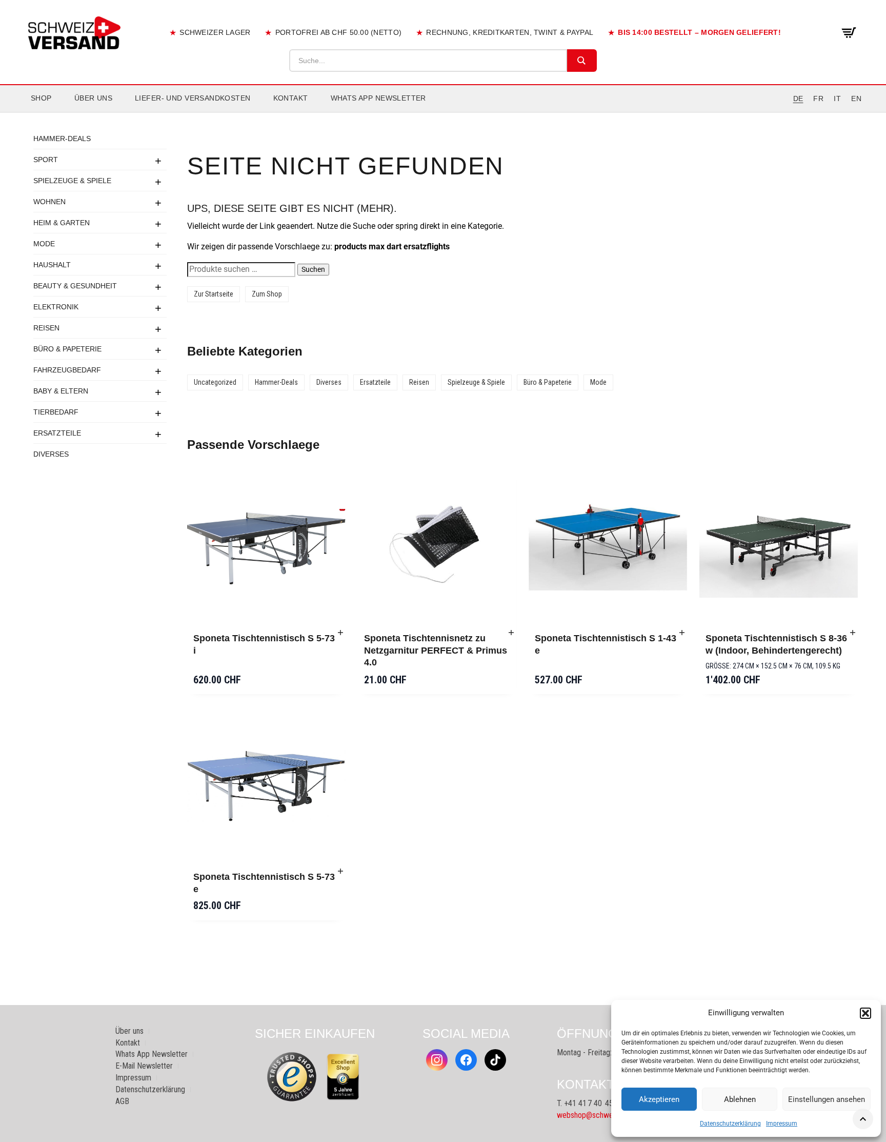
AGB (122, 1101)
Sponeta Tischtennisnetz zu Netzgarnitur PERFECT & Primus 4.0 (435, 650)
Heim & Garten (61, 223)
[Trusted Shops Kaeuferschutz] (291, 1076)
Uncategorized (215, 382)
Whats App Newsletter (378, 98)
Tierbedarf (55, 412)
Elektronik (55, 307)
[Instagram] (437, 1060)
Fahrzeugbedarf (67, 370)
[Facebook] (466, 1060)
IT (837, 98)
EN (856, 98)
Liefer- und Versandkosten (193, 98)
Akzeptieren (659, 1099)
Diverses (51, 454)
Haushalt (52, 265)
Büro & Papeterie (67, 349)
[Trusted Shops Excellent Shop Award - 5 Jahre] (343, 1077)
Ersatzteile (57, 433)
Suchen (313, 269)
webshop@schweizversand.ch (605, 1115)
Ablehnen (740, 1099)
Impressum (781, 1123)
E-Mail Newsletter (144, 1066)
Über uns (93, 98)
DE (798, 98)
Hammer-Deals (62, 138)
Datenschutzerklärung (730, 1123)
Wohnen (49, 202)
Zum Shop (267, 294)
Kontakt (290, 98)
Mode (44, 244)
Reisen (46, 328)
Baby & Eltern (60, 391)
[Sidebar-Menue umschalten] (443, 112)
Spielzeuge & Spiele (72, 180)
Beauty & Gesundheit (75, 286)
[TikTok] (495, 1060)
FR (818, 98)
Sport (45, 159)
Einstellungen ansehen (826, 1099)
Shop (41, 98)
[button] (865, 1013)
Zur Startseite (213, 294)
